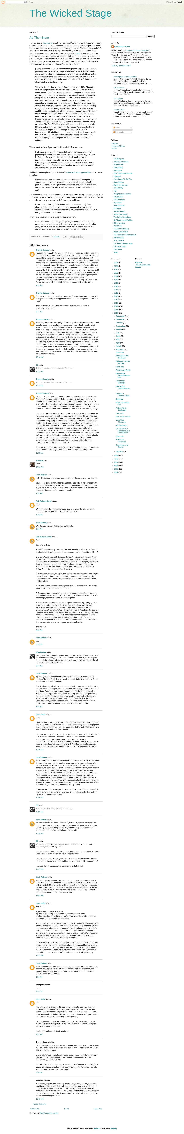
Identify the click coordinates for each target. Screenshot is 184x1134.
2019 (116, 283)
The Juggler (118, 99)
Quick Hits (120, 352)
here (78, 53)
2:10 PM (39, 991)
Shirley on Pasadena (121, 441)
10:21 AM (39, 371)
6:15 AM (39, 666)
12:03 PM (39, 869)
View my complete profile (121, 66)
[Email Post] (65, 236)
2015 (116, 296)
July (118, 333)
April (118, 343)
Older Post (98, 1109)
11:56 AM (39, 798)
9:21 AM (39, 312)
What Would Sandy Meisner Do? (123, 375)
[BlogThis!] (73, 236)
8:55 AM (39, 707)
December (120, 316)
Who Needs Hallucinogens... (123, 388)
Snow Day (120, 367)
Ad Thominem (39, 37)
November (120, 319)
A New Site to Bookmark (121, 409)
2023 (116, 269)
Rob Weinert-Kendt (43, 501)
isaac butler (41, 714)
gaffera (97, 1128)
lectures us (48, 43)
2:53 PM (39, 644)
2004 (116, 472)
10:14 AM (39, 357)
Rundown (119, 399)
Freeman (39, 461)
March (119, 346)
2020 (116, 280)
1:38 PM (39, 977)
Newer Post (34, 1109)
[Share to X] (76, 236)
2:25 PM (39, 630)
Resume (138, 262)
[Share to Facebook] (79, 236)
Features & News (118, 146)
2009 (116, 456)
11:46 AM (39, 750)
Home (66, 1109)
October (119, 323)
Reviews (114, 144)
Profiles (114, 149)
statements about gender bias (78, 172)
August (119, 329)
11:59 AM (39, 833)
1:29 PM (39, 515)
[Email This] (71, 236)
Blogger (114, 1128)
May (118, 339)
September (120, 326)
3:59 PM (39, 1073)
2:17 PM (39, 1034)
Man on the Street (123, 417)
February (120, 350)
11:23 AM (39, 386)
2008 (116, 459)
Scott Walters (41, 475)
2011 (116, 310)
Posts (117, 128)
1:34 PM (39, 529)
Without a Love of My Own (123, 362)
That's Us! (120, 413)
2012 (116, 306)
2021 (116, 276)
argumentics (41, 652)
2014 (116, 300)
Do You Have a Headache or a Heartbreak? (123, 431)
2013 (116, 303)
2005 (116, 469)
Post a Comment (39, 1104)
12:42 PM (39, 956)
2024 (116, 266)
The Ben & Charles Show (122, 395)
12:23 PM (39, 467)
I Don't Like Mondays (120, 382)
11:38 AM (39, 453)
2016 (116, 293)
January (119, 451)
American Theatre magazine (138, 50)
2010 (116, 313)
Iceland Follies (119, 110)
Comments (119, 132)
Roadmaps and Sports (122, 446)
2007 (116, 462)
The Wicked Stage (70, 13)
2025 (116, 263)
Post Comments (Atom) (49, 1113)
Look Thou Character (121, 421)
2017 (116, 290)
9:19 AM (39, 285)
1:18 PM (39, 493)
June (118, 336)
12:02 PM (39, 1099)
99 (37, 365)
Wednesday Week (123, 370)
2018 (116, 286)
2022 (116, 273)
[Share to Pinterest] (81, 236)
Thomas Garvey (42, 250)
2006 (116, 466)
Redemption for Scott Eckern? (125, 77)
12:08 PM (39, 895)
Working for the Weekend (122, 357)
